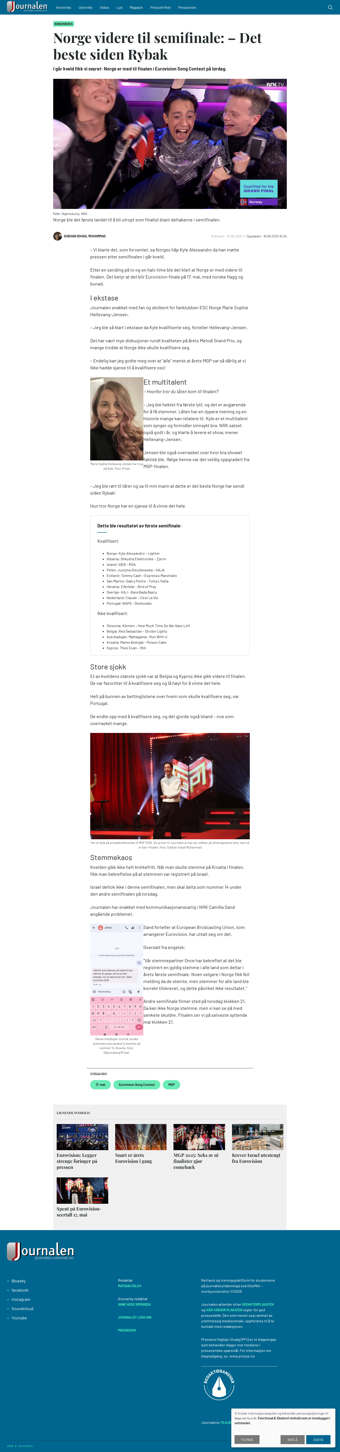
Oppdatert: (255, 236)
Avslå (292, 1440)
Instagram (21, 1299)
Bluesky (19, 1280)
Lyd (119, 7)
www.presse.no (242, 1356)
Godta (318, 1440)
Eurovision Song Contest (137, 1085)
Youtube (19, 1317)
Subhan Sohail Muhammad (85, 236)
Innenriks (63, 7)
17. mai (100, 1085)
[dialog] (283, 1428)
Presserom (187, 7)
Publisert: (218, 236)
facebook (20, 1290)
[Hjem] (28, 7)
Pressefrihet (160, 7)
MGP (171, 1085)
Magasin (136, 7)
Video (104, 7)
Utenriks (86, 7)
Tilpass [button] (247, 1440)
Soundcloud (22, 1308)
